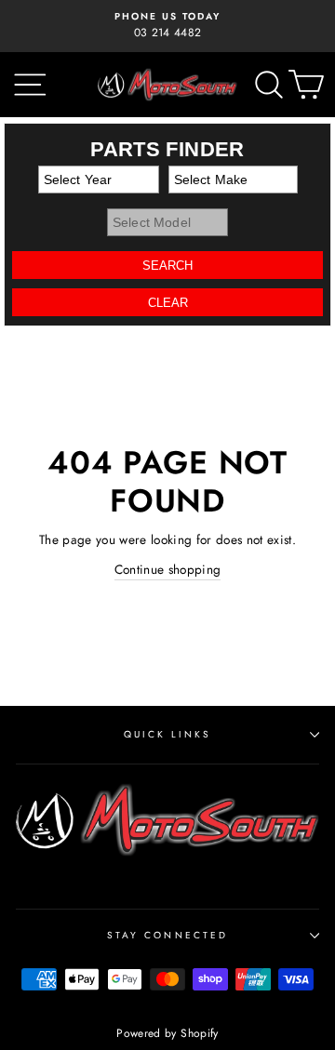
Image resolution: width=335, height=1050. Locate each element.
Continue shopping (167, 569)
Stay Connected (167, 935)
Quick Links (168, 734)
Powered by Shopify (167, 1033)
